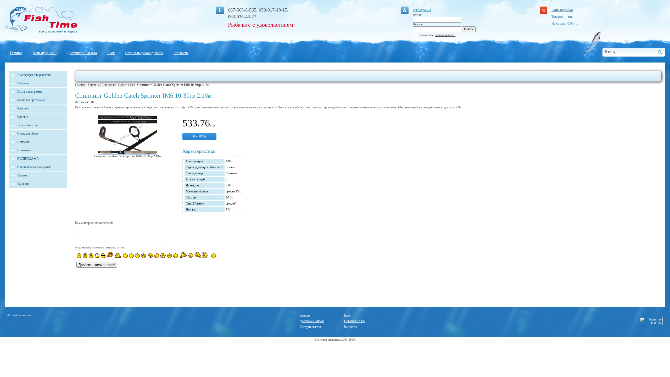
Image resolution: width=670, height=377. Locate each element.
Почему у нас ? (45, 53)
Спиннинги (109, 85)
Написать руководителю (144, 53)
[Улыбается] (85, 255)
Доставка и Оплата (82, 53)
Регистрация (422, 10)
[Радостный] (183, 255)
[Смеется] (79, 255)
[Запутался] (169, 255)
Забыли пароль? (445, 35)
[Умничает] (163, 255)
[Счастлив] (125, 255)
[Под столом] (131, 255)
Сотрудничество (310, 327)
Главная (16, 53)
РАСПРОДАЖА (28, 158)
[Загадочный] (143, 255)
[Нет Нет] (198, 255)
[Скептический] (213, 255)
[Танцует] (118, 255)
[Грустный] (91, 255)
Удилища (93, 85)
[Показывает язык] (156, 255)
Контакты (181, 53)
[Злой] (150, 255)
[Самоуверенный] (103, 255)
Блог (111, 53)
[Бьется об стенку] (206, 255)
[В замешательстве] (137, 255)
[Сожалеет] (191, 255)
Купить (199, 136)
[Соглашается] (175, 255)
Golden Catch (126, 85)
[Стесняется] (110, 255)
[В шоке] (97, 255)
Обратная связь (354, 321)
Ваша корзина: (562, 10)
